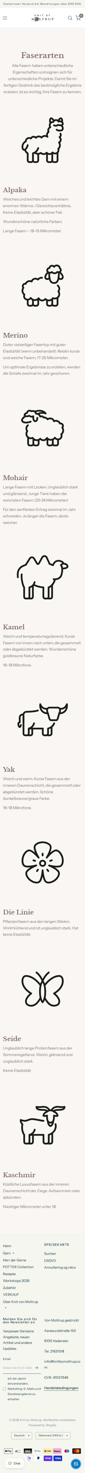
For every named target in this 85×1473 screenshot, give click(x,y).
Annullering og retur (60, 1267)
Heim (7, 1246)
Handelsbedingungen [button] (61, 1388)
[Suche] (70, 18)
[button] (75, 1464)
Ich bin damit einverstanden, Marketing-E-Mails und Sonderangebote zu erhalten (24, 1389)
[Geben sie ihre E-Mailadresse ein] (36, 1368)
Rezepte (9, 1274)
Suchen (50, 1253)
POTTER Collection (18, 1267)
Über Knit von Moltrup (20, 1302)
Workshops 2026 (16, 1281)
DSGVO (50, 1260)
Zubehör (9, 1288)
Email (7, 1359)
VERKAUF (11, 1294)
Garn (7, 1253)
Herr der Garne (14, 1260)
